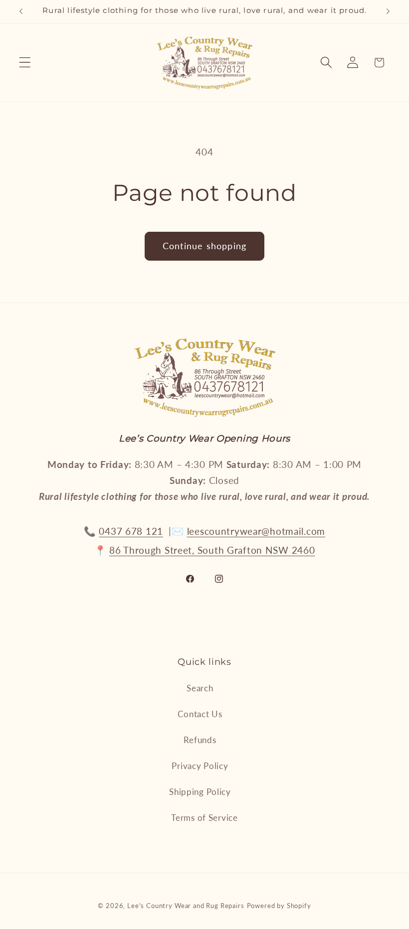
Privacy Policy (200, 766)
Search (200, 688)
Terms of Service (204, 817)
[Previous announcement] (21, 11)
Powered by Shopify (279, 906)
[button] (25, 62)
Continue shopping (204, 245)
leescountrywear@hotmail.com (256, 531)
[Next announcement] (388, 11)
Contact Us (200, 714)
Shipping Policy (200, 791)
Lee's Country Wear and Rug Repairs (185, 906)
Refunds (200, 740)
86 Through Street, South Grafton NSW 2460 (212, 550)
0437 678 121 (131, 531)
